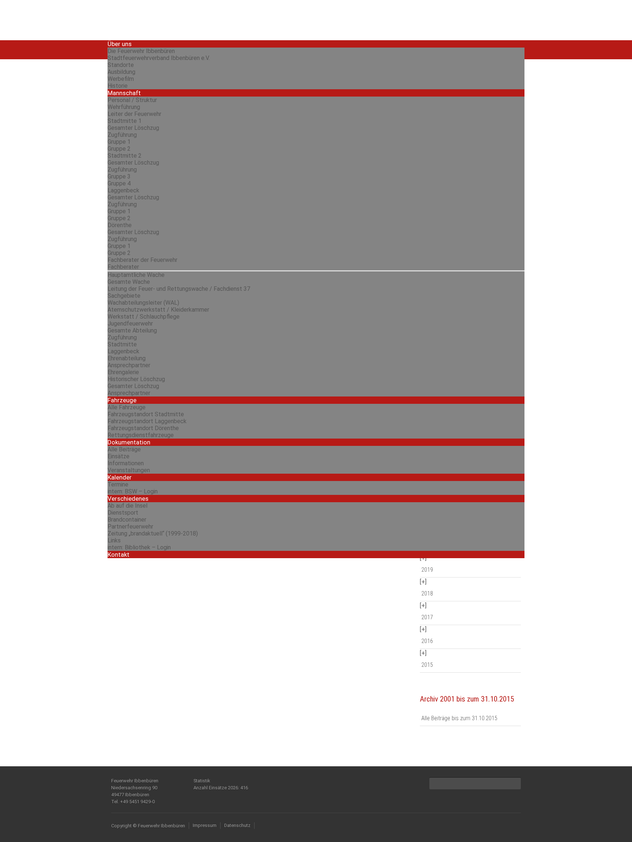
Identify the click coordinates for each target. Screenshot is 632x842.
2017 (427, 617)
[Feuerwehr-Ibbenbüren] (162, 19)
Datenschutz (237, 825)
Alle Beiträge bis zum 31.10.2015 (459, 718)
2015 (427, 664)
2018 (427, 593)
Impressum (205, 825)
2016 (427, 641)
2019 (427, 569)
